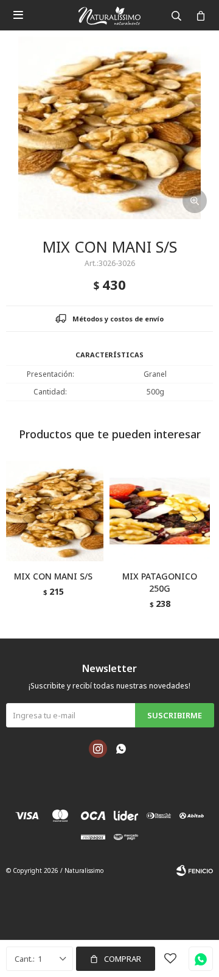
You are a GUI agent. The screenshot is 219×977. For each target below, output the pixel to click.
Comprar (122, 958)
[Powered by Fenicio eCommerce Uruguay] (194, 870)
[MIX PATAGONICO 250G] (159, 511)
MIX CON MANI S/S (53, 576)
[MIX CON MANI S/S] (53, 511)
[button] (198, 543)
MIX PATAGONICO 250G (159, 582)
